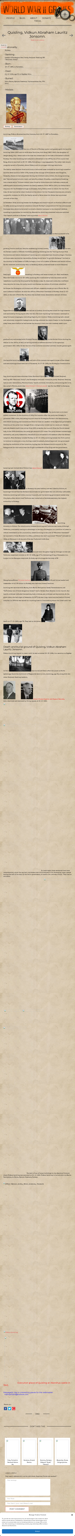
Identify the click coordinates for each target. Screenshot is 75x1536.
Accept (37, 1531)
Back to (3, 46)
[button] (72, 1515)
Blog (22, 18)
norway (7, 126)
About (33, 18)
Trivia (37, 21)
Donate (46, 18)
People (10, 18)
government (18, 126)
